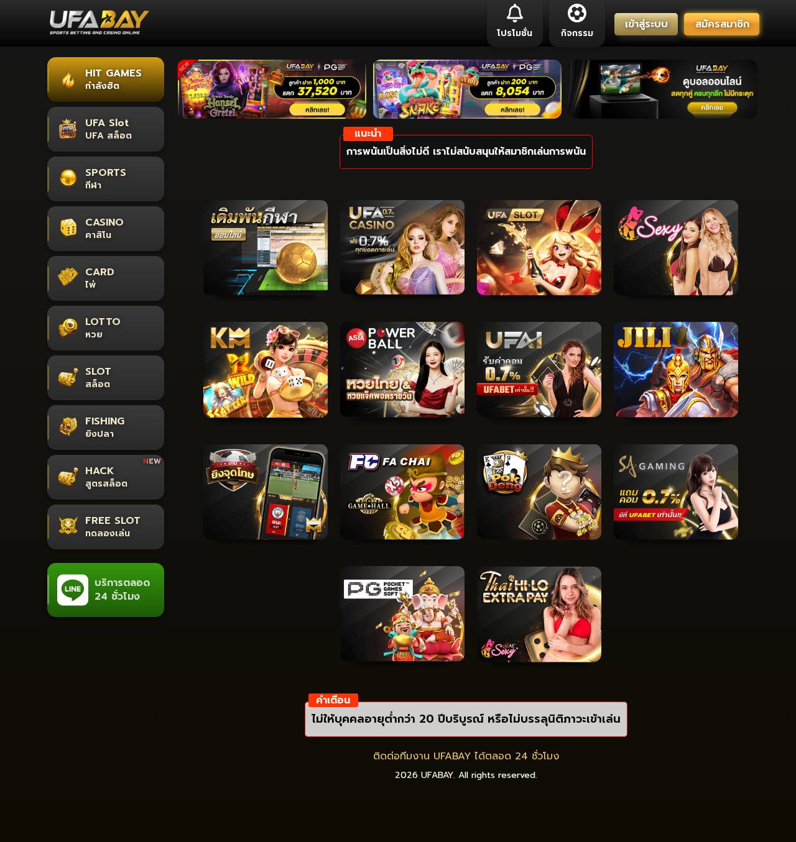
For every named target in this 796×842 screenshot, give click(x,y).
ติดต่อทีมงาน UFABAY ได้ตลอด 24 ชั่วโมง (466, 756)
